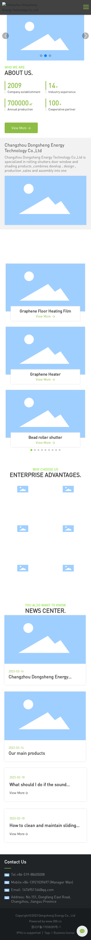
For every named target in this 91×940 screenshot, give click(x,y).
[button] (41, 55)
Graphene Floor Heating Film (45, 310)
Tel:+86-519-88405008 (28, 874)
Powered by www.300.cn (45, 921)
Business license (64, 932)
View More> (18, 793)
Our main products (27, 753)
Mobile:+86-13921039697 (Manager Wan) (42, 882)
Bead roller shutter (45, 437)
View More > (45, 316)
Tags (47, 932)
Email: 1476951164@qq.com (32, 889)
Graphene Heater (45, 374)
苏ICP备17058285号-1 (46, 927)
